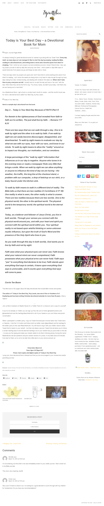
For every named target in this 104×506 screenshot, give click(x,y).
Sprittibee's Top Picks (91, 380)
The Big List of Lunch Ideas (83, 222)
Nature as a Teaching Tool (83, 198)
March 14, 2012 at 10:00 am (17, 459)
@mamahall (6, 313)
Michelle (11, 457)
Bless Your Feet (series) (82, 207)
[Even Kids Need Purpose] (56, 392)
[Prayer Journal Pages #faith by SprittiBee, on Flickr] (12, 53)
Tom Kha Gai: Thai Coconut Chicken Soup (87, 213)
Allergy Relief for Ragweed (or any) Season (88, 225)
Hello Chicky (97, 502)
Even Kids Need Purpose (53, 398)
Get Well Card (28, 398)
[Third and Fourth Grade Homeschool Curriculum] (12, 392)
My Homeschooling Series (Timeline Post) (87, 192)
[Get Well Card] (34, 392)
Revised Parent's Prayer (82, 210)
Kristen (11, 479)
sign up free (32, 311)
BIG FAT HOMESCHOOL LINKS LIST (86, 195)
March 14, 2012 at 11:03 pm (17, 481)
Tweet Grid (35, 321)
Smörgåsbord (34, 48)
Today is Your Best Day (23, 110)
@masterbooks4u (53, 311)
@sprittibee (49, 323)
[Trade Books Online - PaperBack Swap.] (88, 367)
